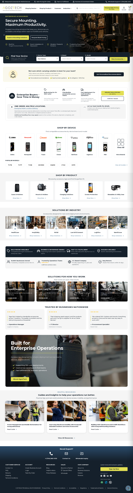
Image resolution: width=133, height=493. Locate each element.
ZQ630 (52, 165)
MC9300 (41, 165)
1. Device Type (41, 55)
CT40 (63, 165)
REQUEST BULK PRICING (112, 93)
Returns (7, 473)
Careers (80, 473)
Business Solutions (84, 470)
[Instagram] (101, 476)
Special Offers (67, 470)
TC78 (10, 165)
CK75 (73, 165)
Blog (47, 468)
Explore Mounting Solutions (17, 37)
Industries (66, 8)
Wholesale (64, 473)
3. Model (88, 55)
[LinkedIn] (108, 476)
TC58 (30, 165)
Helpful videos (50, 470)
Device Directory (112, 488)
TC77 (20, 165)
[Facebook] (104, 476)
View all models (120, 165)
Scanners (58, 8)
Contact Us (9, 468)
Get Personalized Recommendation (109, 74)
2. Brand (63, 55)
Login (27, 470)
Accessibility (72, 488)
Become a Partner (67, 468)
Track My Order (30, 473)
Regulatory (83, 488)
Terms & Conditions (11, 478)
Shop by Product (45, 8)
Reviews (80, 475)
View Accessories (117, 59)
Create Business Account (33, 468)
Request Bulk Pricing (39, 37)
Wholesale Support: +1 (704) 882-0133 (119, 1)
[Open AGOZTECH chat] (128, 488)
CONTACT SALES (112, 98)
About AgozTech (20, 379)
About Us (81, 468)
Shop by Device (30, 8)
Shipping (8, 475)
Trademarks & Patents (97, 488)
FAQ (6, 470)
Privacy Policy (46, 488)
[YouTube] (111, 476)
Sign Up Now (114, 469)
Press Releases (51, 473)
